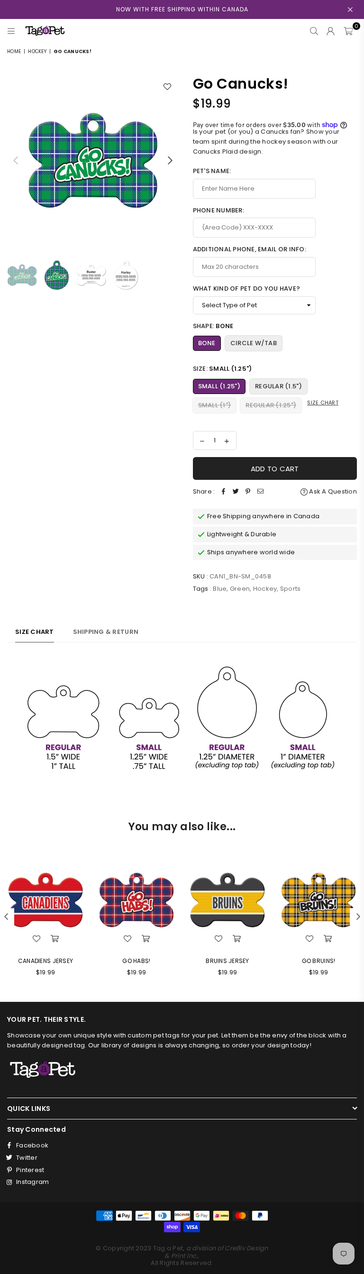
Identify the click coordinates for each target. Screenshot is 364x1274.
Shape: (213, 325)
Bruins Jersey (227, 961)
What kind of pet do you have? (246, 288)
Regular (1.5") (278, 386)
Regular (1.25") (271, 405)
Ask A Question (332, 491)
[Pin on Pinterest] (248, 492)
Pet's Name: (212, 170)
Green (240, 588)
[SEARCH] (314, 31)
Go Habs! (136, 961)
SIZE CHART (34, 631)
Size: (222, 368)
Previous (15, 160)
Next (170, 160)
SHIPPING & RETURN (105, 631)
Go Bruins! (319, 961)
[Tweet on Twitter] (235, 492)
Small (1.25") (219, 386)
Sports (290, 588)
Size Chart (322, 402)
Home (14, 51)
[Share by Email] (260, 492)
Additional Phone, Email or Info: (249, 249)
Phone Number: (218, 210)
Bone (207, 343)
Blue (220, 588)
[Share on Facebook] (223, 492)
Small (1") (214, 405)
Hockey (37, 51)
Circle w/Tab (253, 343)
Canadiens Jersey (45, 961)
